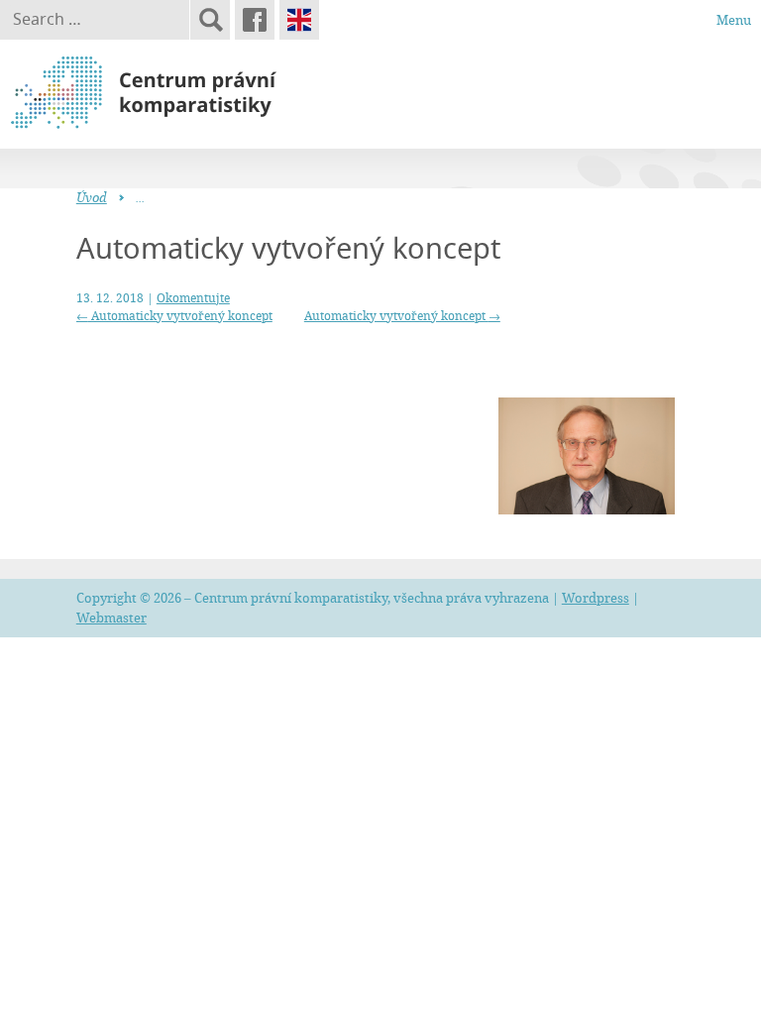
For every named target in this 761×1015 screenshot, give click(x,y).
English (299, 20)
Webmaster (111, 617)
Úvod (91, 197)
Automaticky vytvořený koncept (174, 315)
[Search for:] (94, 20)
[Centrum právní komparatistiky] (198, 93)
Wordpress (595, 598)
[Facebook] (254, 20)
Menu (733, 20)
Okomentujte (193, 297)
